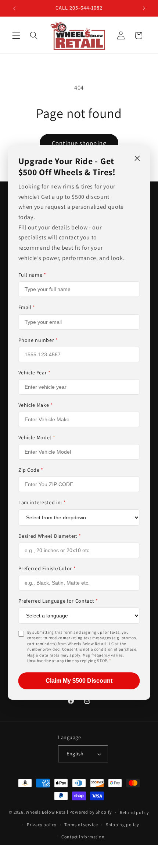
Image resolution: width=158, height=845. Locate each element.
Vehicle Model (36, 437)
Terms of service (81, 824)
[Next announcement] (144, 8)
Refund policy (134, 812)
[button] (16, 35)
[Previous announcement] (14, 8)
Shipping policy (122, 824)
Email (27, 307)
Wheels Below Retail (47, 812)
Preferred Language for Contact (58, 601)
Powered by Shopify (90, 812)
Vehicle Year (34, 372)
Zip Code (31, 470)
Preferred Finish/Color (47, 568)
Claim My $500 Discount (79, 681)
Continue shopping (79, 143)
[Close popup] (137, 159)
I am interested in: (42, 502)
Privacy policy (42, 824)
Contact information (83, 836)
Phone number (38, 340)
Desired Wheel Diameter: (50, 536)
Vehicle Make (35, 405)
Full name (32, 274)
